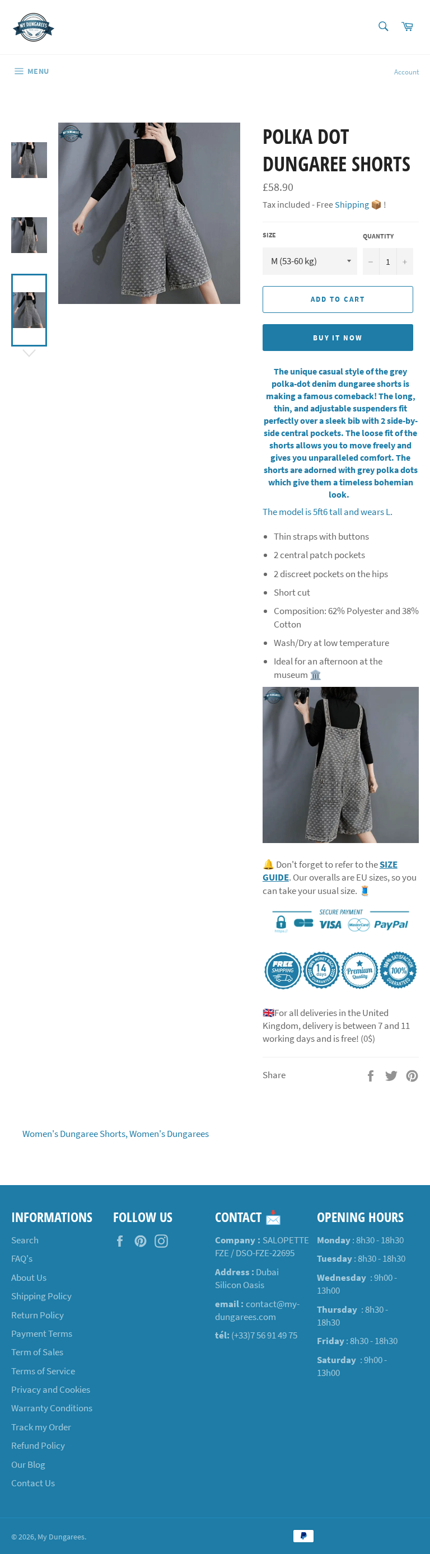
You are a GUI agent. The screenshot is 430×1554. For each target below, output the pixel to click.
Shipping (352, 204)
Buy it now (338, 338)
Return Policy (37, 1315)
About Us (28, 1277)
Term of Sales (37, 1352)
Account (406, 72)
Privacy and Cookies (50, 1389)
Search (25, 1240)
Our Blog (28, 1464)
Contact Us (33, 1483)
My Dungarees (61, 1537)
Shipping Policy (41, 1296)
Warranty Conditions (51, 1408)
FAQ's (21, 1258)
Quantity (378, 236)
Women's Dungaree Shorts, (75, 1133)
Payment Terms (41, 1333)
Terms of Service (43, 1371)
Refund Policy (38, 1445)
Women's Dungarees (169, 1133)
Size (269, 235)
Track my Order (41, 1427)
